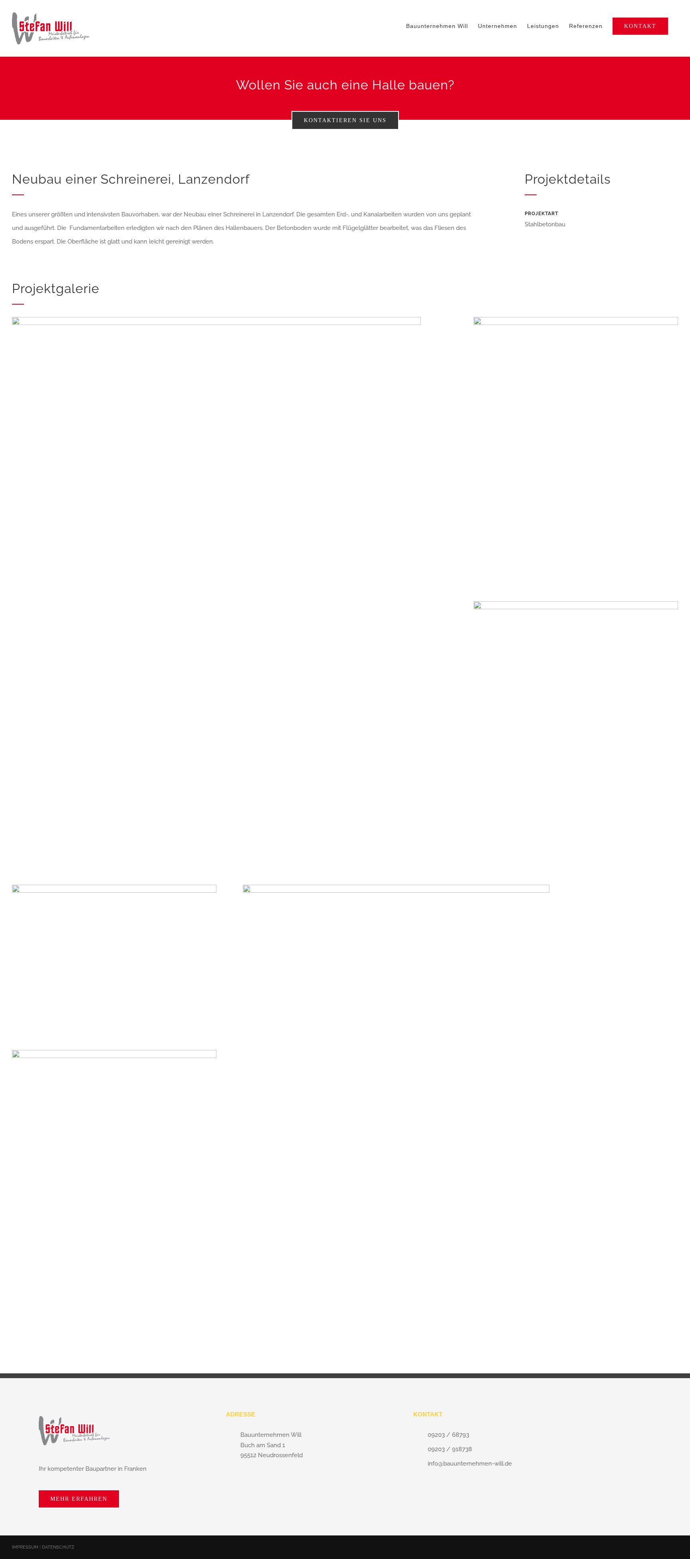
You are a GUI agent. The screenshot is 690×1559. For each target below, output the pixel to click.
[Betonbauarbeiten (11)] (216, 319)
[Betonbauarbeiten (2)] (114, 1052)
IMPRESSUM (26, 1547)
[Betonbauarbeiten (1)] (396, 887)
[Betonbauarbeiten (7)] (576, 319)
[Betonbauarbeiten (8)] (114, 887)
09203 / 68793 (448, 1434)
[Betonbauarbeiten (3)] (576, 604)
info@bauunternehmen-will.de (470, 1463)
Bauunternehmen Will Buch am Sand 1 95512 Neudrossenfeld (271, 1445)
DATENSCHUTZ (58, 1547)
